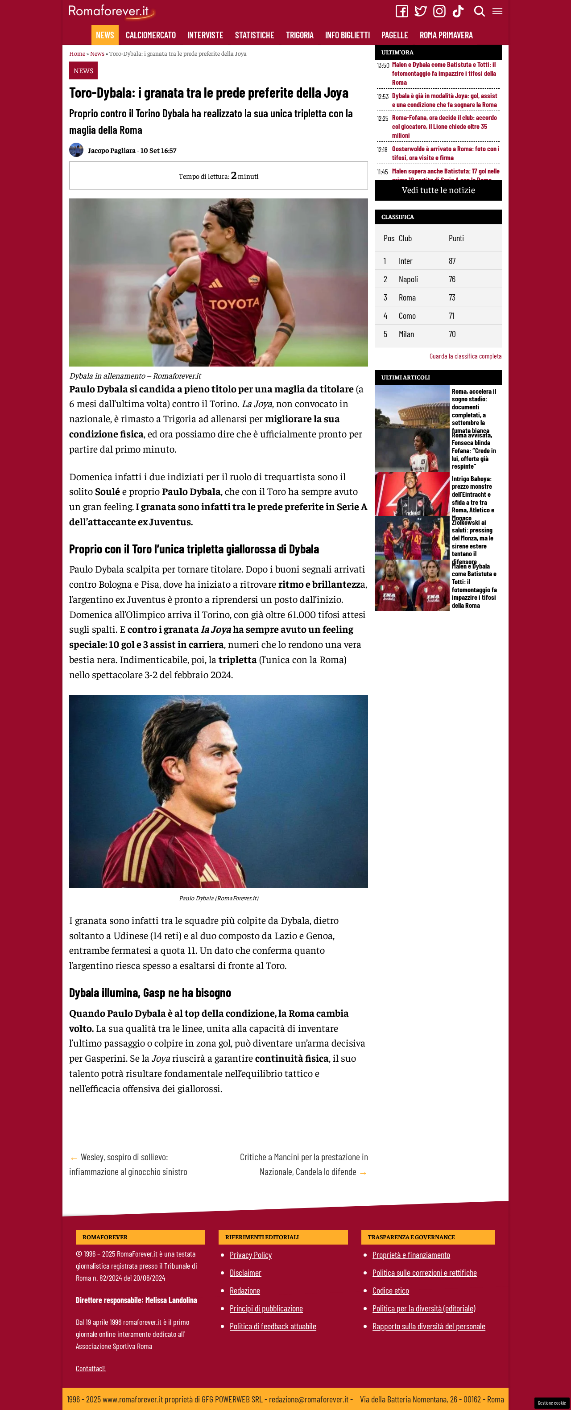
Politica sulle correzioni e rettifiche (424, 1272)
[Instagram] (439, 11)
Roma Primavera (446, 34)
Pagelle (394, 34)
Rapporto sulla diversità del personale (428, 1325)
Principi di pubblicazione (266, 1308)
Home (77, 53)
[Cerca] (480, 11)
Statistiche (254, 34)
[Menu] (498, 11)
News (105, 34)
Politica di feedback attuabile (273, 1325)
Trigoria (300, 34)
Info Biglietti (347, 34)
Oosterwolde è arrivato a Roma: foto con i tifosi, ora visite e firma (446, 152)
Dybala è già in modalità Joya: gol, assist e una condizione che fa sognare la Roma (444, 99)
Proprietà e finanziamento (411, 1254)
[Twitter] (420, 11)
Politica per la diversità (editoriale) (423, 1308)
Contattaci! (91, 1368)
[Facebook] (402, 11)
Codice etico (390, 1290)
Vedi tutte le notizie (438, 189)
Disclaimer (245, 1272)
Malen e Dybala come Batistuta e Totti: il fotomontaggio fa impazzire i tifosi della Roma (444, 73)
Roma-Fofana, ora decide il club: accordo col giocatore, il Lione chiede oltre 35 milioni (444, 126)
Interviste (205, 34)
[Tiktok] (458, 11)
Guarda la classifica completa (466, 355)
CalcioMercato (151, 34)
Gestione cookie (552, 1403)
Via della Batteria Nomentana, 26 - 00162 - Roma (432, 1399)
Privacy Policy (251, 1254)
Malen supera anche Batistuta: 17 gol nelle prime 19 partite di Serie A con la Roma (446, 175)
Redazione (245, 1290)
